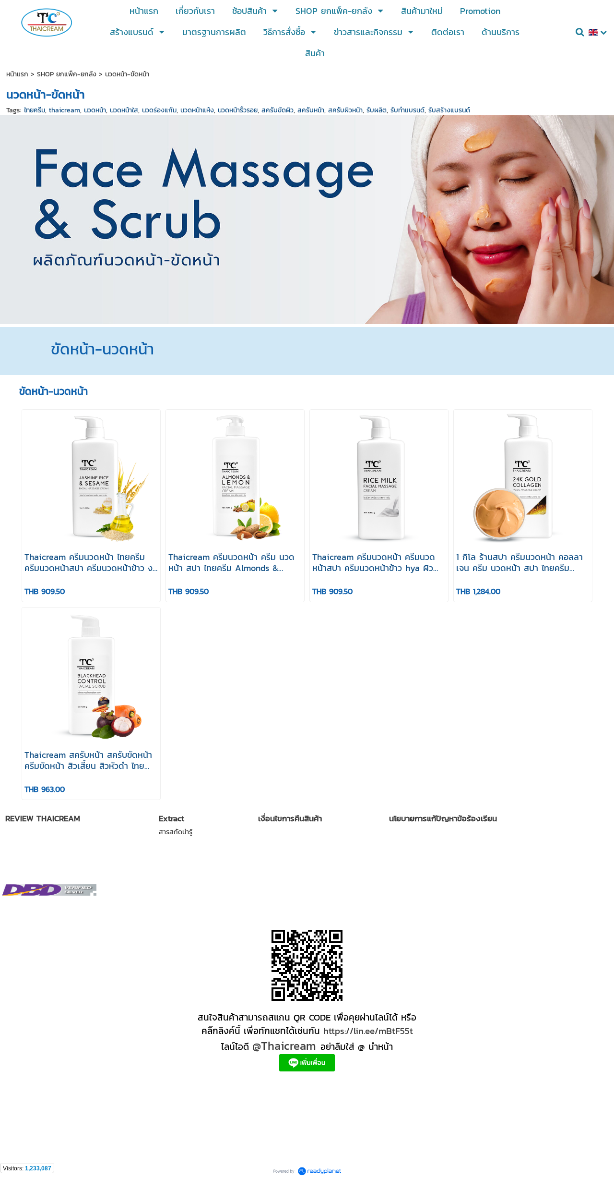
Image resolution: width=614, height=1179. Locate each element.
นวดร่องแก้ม (159, 110)
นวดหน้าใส (124, 110)
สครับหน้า (310, 110)
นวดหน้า (95, 110)
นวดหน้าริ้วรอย (238, 110)
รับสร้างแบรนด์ (449, 110)
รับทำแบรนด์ (407, 110)
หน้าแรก (17, 74)
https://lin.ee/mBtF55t (368, 1030)
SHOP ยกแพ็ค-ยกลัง (66, 74)
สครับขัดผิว (277, 110)
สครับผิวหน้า (345, 110)
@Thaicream (284, 1045)
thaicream (64, 110)
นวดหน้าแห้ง (197, 110)
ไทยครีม (34, 110)
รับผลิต (376, 110)
